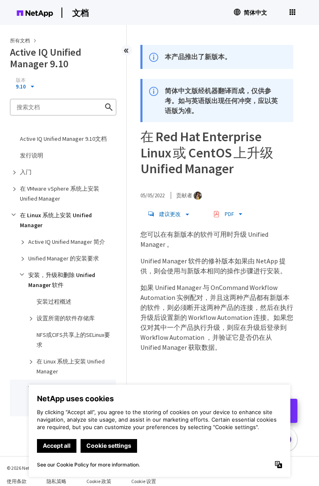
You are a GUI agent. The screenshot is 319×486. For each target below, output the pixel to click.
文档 (80, 12)
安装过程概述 (54, 301)
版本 (21, 80)
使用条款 (17, 481)
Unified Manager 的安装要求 (63, 258)
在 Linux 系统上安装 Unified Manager (56, 220)
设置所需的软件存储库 (66, 318)
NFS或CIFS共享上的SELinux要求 (73, 340)
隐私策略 (56, 481)
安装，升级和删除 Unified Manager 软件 (61, 280)
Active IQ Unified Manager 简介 (66, 241)
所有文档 (20, 40)
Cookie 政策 (98, 481)
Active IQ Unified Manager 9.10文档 (63, 138)
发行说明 (31, 155)
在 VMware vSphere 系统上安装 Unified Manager (59, 193)
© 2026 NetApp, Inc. (27, 468)
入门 (26, 172)
